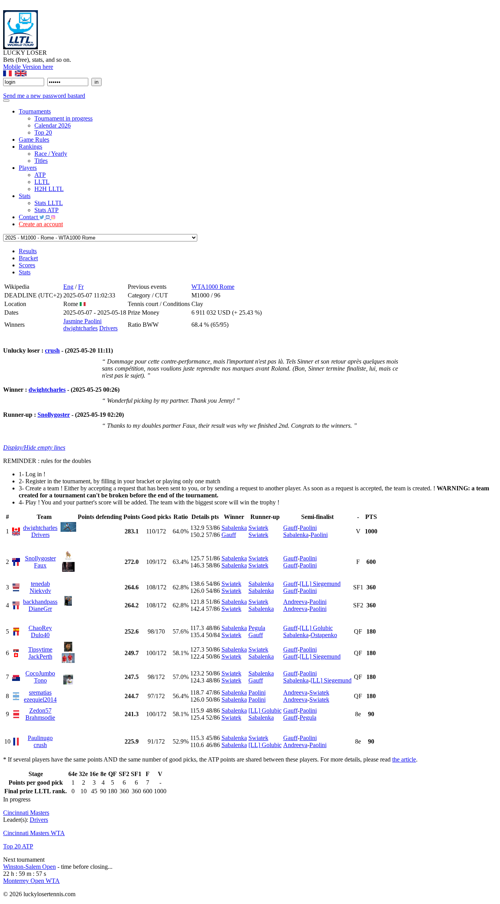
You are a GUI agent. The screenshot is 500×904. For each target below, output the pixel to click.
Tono (40, 680)
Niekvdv (40, 590)
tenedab (40, 583)
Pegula (256, 628)
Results (28, 251)
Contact (29, 217)
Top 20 (43, 132)
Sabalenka (234, 527)
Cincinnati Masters (26, 812)
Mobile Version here (28, 66)
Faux (40, 565)
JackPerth (40, 656)
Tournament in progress (63, 118)
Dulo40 (40, 635)
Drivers (108, 328)
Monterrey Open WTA (31, 880)
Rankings (30, 146)
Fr (81, 286)
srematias (40, 692)
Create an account (41, 224)
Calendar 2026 (52, 125)
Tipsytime (40, 649)
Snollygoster (54, 414)
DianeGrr (40, 608)
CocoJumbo (40, 673)
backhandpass (40, 601)
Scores (27, 265)
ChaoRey (40, 628)
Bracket (28, 258)
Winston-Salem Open (29, 866)
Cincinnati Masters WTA (34, 833)
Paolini (308, 527)
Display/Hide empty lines (34, 447)
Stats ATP (46, 210)
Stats (24, 196)
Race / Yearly (50, 153)
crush (52, 350)
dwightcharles (80, 328)
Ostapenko (324, 635)
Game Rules (34, 139)
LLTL (42, 181)
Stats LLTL (48, 203)
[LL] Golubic (316, 628)
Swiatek (258, 527)
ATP (40, 174)
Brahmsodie (40, 717)
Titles (41, 160)
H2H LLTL (49, 188)
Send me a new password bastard (44, 95)
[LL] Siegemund (320, 583)
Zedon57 (40, 710)
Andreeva (295, 601)
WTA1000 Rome (212, 286)
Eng (68, 286)
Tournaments (35, 111)
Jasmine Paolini (82, 321)
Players (28, 167)
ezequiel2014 (40, 699)
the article (404, 759)
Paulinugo (40, 738)
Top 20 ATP (18, 846)
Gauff (228, 534)
